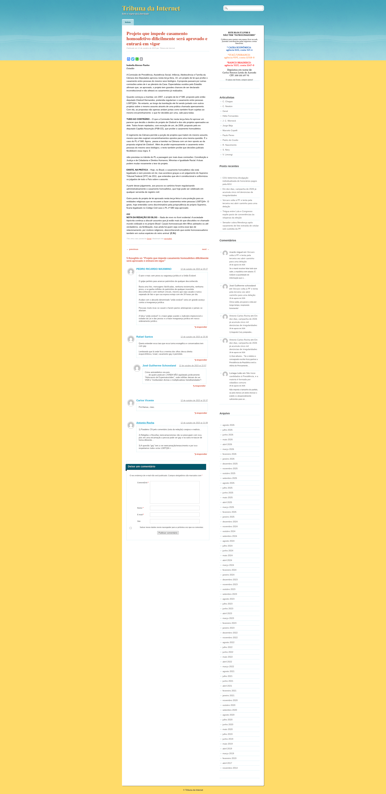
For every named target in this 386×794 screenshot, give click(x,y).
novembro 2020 (230, 700)
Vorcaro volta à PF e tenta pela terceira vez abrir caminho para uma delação (240, 203)
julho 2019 (228, 734)
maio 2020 (228, 729)
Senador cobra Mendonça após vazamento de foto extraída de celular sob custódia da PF (241, 225)
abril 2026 (227, 444)
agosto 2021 (228, 671)
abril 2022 (227, 661)
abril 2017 (227, 763)
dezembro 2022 (230, 632)
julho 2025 (228, 488)
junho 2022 (228, 652)
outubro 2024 (229, 531)
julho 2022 (228, 647)
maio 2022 (228, 657)
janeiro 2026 (228, 459)
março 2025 (228, 507)
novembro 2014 (230, 768)
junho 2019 (228, 739)
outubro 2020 (229, 705)
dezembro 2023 (230, 579)
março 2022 (228, 666)
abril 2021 (227, 686)
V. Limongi (228, 154)
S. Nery (226, 150)
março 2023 (228, 618)
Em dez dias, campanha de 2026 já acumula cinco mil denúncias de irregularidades (239, 192)
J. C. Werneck (229, 121)
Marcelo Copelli (230, 130)
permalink (168, 239)
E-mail (140, 515)
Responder (201, 327)
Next (205, 249)
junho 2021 (228, 681)
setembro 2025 (230, 478)
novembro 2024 (230, 526)
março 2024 (228, 565)
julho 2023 (228, 603)
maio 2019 (228, 744)
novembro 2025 (230, 468)
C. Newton (228, 106)
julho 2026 (228, 430)
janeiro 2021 (228, 695)
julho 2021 (228, 676)
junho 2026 (228, 434)
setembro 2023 (230, 594)
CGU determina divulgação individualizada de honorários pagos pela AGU (240, 181)
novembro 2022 (230, 637)
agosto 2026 (228, 425)
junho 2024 (228, 550)
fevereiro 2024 (229, 570)
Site (139, 521)
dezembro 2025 (230, 463)
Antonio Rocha (145, 422)
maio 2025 (228, 497)
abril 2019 (227, 748)
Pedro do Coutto (230, 140)
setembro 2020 (230, 710)
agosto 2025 (228, 483)
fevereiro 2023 (229, 623)
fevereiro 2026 (229, 454)
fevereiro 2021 (229, 690)
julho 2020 (228, 719)
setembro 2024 (230, 536)
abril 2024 (227, 560)
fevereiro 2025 (229, 512)
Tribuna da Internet (151, 8)
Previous (132, 249)
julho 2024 (228, 546)
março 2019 (228, 753)
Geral (149, 239)
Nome (140, 508)
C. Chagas (228, 101)
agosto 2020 (228, 715)
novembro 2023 (230, 584)
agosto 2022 (228, 642)
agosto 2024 (228, 541)
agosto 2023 (228, 599)
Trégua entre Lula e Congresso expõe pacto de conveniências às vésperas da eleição (238, 214)
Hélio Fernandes (230, 116)
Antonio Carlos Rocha (239, 316)
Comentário (143, 483)
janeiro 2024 (228, 575)
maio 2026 (228, 439)
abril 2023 (227, 613)
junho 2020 (228, 724)
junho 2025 (228, 492)
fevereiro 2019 (229, 758)
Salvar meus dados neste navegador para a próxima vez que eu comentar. (171, 527)
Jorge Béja (228, 125)
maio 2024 (228, 555)
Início (128, 22)
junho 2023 (228, 608)
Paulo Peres (228, 135)
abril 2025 (227, 502)
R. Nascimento (230, 145)
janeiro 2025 (228, 517)
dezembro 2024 (230, 521)
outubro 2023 (229, 589)
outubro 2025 (229, 473)
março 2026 (228, 449)
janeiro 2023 (228, 628)
